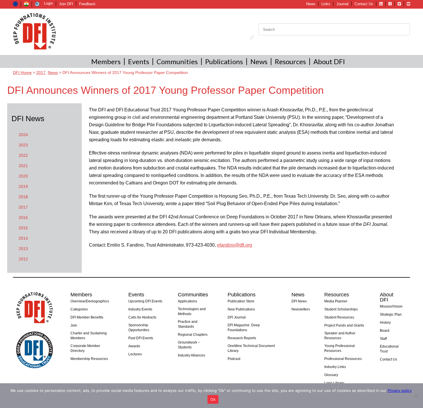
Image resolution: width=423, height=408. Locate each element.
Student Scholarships (341, 309)
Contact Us (364, 4)
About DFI (329, 61)
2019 (23, 186)
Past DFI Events (140, 338)
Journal (342, 4)
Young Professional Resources (339, 348)
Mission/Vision (391, 306)
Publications (224, 61)
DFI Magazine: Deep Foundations (244, 327)
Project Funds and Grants (344, 325)
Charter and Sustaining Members (88, 335)
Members (106, 61)
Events (138, 61)
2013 (23, 248)
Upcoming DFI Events (145, 301)
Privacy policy (400, 390)
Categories (79, 309)
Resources (290, 61)
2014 (23, 238)
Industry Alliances (191, 355)
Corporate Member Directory (85, 348)
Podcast (234, 359)
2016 (23, 217)
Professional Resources (343, 359)
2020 (23, 176)
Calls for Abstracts (142, 317)
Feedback (87, 4)
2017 (23, 207)
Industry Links (335, 367)
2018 (23, 197)
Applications (187, 301)
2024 (23, 134)
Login (48, 3)
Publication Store (241, 301)
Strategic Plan (391, 314)
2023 (23, 145)
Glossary (331, 375)
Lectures (135, 354)
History (385, 323)
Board (384, 331)
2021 (23, 165)
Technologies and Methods (192, 311)
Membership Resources (89, 359)
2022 (23, 155)
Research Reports (242, 338)
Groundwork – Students (189, 344)
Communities (177, 61)
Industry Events (140, 309)
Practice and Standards (187, 324)
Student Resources (339, 317)
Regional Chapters (192, 335)
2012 (23, 259)
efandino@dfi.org (234, 245)
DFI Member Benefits (86, 317)
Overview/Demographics (89, 301)
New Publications (241, 309)
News (310, 4)
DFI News (299, 301)
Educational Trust (389, 348)
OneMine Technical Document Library (251, 348)
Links (325, 4)
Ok (213, 399)
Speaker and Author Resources (339, 335)
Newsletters (300, 309)
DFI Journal (237, 317)
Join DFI (66, 4)
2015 (23, 228)
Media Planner (335, 301)
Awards (134, 346)
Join (73, 325)
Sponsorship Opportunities (138, 327)
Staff (383, 339)
